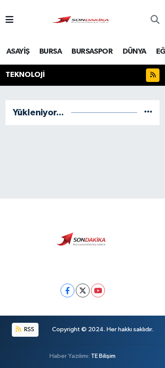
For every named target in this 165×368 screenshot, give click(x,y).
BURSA (50, 51)
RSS (28, 329)
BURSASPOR (92, 51)
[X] (83, 290)
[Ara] (155, 20)
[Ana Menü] (10, 20)
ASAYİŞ (17, 51)
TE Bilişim (103, 356)
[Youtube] (98, 290)
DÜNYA (134, 51)
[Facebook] (67, 290)
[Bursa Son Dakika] (82, 20)
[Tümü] (148, 112)
